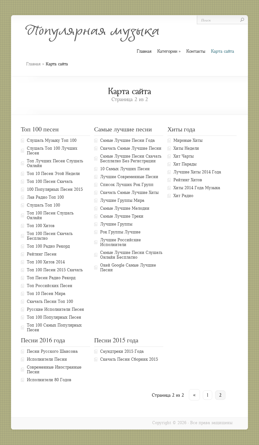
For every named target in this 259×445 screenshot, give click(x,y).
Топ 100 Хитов (41, 226)
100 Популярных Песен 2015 (55, 189)
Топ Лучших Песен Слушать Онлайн (55, 163)
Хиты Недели (186, 148)
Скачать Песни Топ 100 (50, 301)
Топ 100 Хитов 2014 (46, 262)
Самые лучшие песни (123, 129)
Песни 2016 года (43, 340)
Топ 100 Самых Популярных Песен (54, 327)
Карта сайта (222, 51)
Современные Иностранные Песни (54, 369)
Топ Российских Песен (49, 286)
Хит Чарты (183, 156)
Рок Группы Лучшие (120, 232)
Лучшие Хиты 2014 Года (197, 172)
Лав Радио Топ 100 (45, 197)
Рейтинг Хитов (187, 180)
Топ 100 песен (40, 129)
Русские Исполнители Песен (55, 309)
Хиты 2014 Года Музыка (196, 188)
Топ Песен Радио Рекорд (51, 278)
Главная (33, 64)
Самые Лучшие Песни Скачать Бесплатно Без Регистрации (130, 158)
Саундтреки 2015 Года (122, 351)
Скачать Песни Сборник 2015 (129, 359)
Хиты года (181, 129)
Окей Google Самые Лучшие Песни (128, 267)
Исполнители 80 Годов (49, 380)
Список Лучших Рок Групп (127, 185)
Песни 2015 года (116, 340)
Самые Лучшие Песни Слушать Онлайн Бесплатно (131, 255)
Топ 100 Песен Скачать (50, 181)
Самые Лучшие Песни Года (127, 140)
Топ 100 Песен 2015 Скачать (55, 270)
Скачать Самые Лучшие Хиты (129, 192)
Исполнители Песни (47, 359)
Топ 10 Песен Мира (46, 294)
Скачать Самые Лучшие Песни (130, 148)
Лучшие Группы (116, 224)
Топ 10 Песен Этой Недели (53, 174)
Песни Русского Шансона (52, 351)
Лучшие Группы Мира (122, 200)
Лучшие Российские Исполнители (120, 242)
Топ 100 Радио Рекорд (48, 246)
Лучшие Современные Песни (129, 177)
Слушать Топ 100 (43, 205)
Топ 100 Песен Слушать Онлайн (50, 215)
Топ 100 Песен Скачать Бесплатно (50, 236)
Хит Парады (184, 164)
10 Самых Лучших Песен (125, 169)
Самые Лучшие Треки (121, 216)
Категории (169, 51)
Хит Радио (183, 196)
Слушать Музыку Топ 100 (51, 140)
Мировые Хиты (187, 140)
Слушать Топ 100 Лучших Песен (52, 150)
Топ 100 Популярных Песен (54, 317)
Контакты (195, 51)
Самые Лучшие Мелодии (124, 208)
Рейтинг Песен (42, 254)
